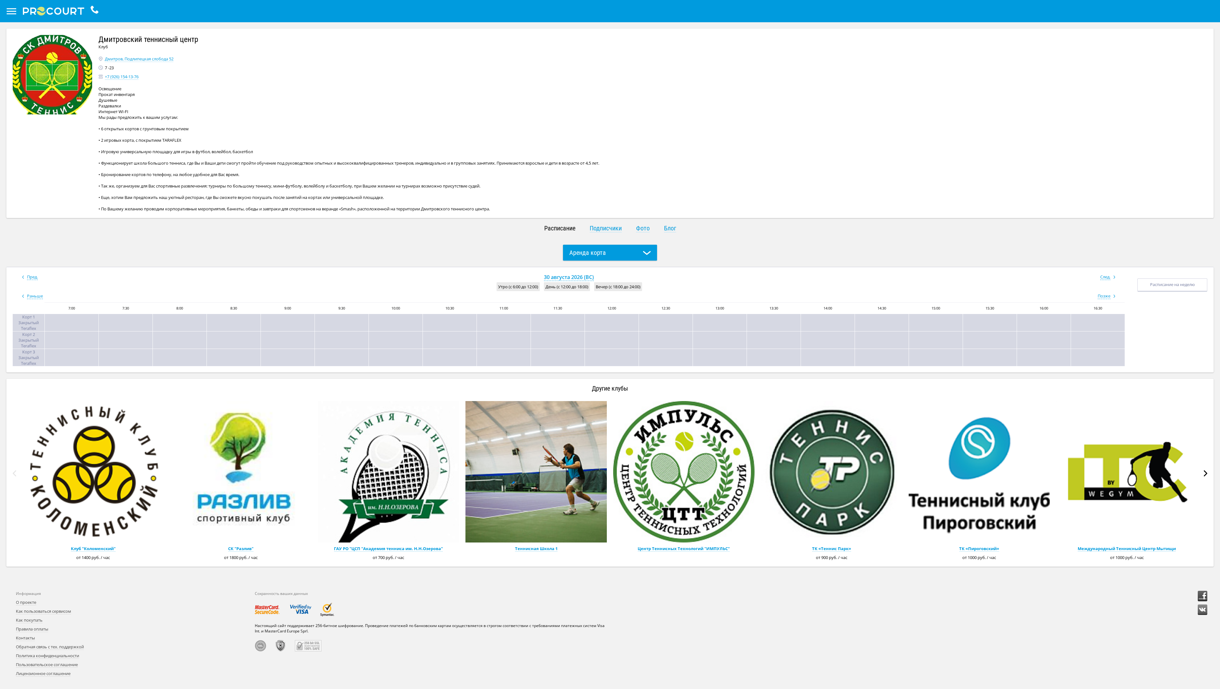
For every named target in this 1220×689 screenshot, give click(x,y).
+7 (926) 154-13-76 (122, 76)
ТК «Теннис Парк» (831, 548)
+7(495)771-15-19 (96, 11)
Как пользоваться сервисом (43, 611)
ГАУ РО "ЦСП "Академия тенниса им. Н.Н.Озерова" (388, 548)
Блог (670, 228)
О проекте (26, 602)
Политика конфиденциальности (47, 655)
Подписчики (606, 228)
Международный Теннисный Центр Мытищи (1127, 548)
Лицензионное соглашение (43, 673)
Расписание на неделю (1172, 284)
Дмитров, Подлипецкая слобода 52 (139, 59)
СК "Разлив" (241, 548)
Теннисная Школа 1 (536, 548)
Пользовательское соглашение (47, 664)
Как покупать (29, 620)
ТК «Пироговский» (979, 548)
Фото (643, 228)
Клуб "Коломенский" (93, 548)
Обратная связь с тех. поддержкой (50, 647)
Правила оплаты (32, 629)
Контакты (25, 638)
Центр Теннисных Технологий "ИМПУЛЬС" (684, 548)
